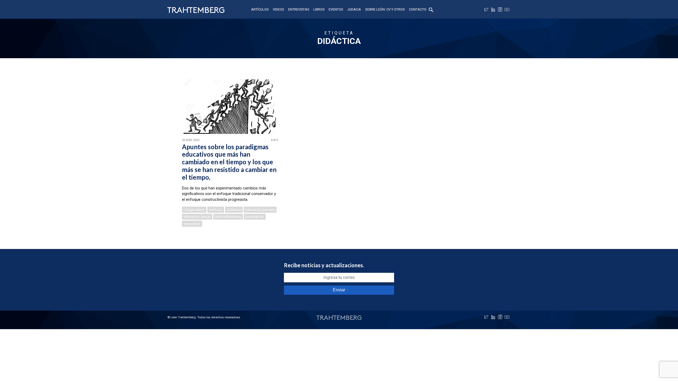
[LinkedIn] (493, 9)
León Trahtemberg (228, 217)
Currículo (215, 210)
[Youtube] (507, 9)
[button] (431, 9)
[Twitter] (486, 9)
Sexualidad (192, 224)
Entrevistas (298, 9)
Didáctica (234, 210)
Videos (278, 9)
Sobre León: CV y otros (385, 9)
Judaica (354, 9)
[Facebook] (500, 9)
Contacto (417, 9)
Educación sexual (197, 217)
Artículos (260, 9)
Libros (318, 9)
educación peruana (260, 210)
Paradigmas (255, 217)
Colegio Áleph (194, 210)
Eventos (336, 9)
